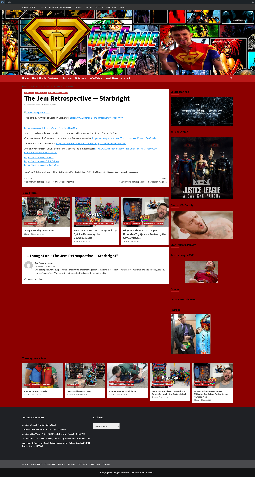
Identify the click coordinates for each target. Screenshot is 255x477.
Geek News (111, 7)
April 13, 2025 (37, 394)
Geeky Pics (46, 385)
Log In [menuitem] (8, 2)
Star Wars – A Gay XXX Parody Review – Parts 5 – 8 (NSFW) (58, 434)
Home (43, 7)
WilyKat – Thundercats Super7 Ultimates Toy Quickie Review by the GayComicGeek (144, 234)
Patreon (78, 7)
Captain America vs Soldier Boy (123, 391)
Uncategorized (40, 93)
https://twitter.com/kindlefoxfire (41, 165)
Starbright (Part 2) (68, 172)
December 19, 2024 (38, 234)
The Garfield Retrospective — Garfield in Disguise (143, 180)
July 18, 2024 (135, 241)
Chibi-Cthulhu (35, 172)
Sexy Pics (130, 385)
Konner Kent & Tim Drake (35, 391)
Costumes (36, 385)
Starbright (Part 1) (52, 172)
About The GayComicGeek (60, 7)
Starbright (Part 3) (84, 172)
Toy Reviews (87, 223)
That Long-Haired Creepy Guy (105, 172)
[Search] (231, 78)
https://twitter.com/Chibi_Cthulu (41, 161)
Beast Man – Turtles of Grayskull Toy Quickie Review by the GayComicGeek (95, 234)
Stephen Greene (30, 429)
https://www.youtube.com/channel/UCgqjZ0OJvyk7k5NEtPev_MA (91, 143)
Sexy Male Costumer (117, 385)
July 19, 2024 (86, 241)
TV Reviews (29, 93)
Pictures (88, 7)
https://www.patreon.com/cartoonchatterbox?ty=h (96, 117)
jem (43, 172)
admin (28, 234)
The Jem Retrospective (128, 172)
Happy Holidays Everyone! (39, 230)
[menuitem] (2, 2)
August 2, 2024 (122, 394)
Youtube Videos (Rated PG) (58, 93)
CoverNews (136, 472)
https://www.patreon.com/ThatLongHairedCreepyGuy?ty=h (124, 138)
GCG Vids (99, 7)
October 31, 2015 (49, 105)
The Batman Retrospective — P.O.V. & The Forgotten (49, 180)
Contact (122, 7)
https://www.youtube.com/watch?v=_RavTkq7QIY (50, 128)
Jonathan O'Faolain (33, 105)
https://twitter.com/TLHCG (39, 157)
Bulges (27, 385)
